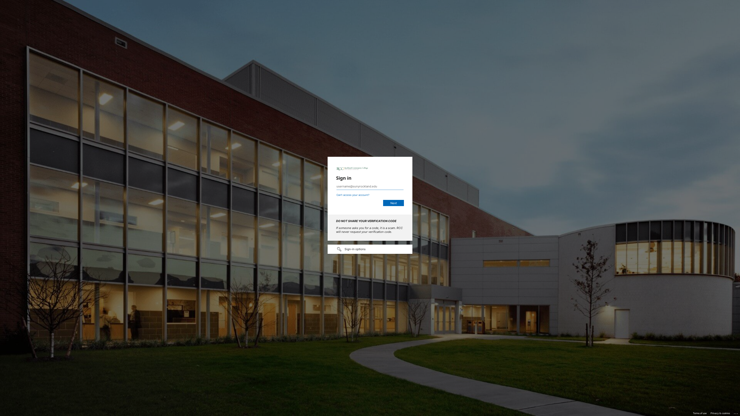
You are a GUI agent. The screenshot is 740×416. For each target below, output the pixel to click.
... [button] (736, 413)
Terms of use (700, 413)
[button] (370, 249)
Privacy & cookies (720, 413)
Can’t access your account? (352, 194)
